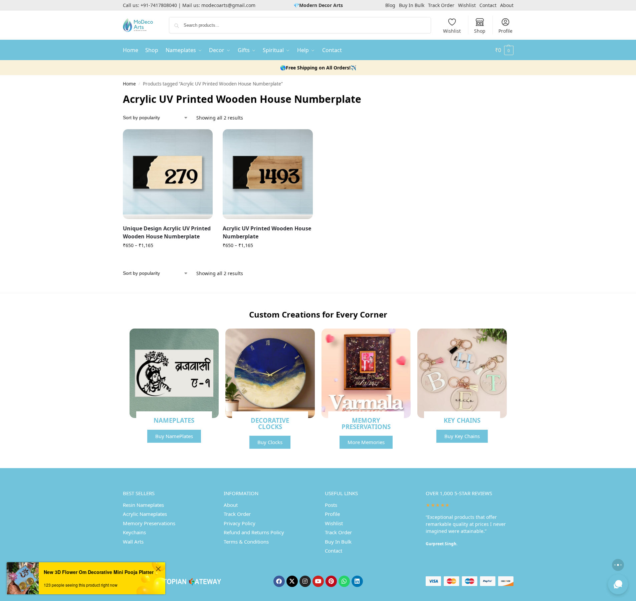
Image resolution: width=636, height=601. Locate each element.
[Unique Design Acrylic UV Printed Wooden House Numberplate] (168, 174)
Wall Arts (133, 541)
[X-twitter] (292, 581)
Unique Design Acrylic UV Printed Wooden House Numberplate (167, 232)
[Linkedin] (357, 581)
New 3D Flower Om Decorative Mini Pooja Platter (99, 572)
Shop (479, 31)
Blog (390, 5)
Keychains (134, 532)
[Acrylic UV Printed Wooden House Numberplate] (268, 174)
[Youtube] (318, 581)
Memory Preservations (149, 523)
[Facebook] (279, 581)
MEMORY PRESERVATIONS (366, 423)
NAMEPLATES (174, 420)
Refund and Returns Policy (254, 532)
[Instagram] (305, 581)
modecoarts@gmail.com (228, 5)
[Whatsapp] (344, 581)
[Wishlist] (203, 139)
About (506, 5)
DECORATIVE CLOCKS (270, 423)
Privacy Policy (239, 523)
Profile (505, 31)
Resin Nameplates (143, 505)
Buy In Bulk (411, 5)
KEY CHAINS (462, 420)
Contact (487, 5)
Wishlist (467, 5)
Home (129, 84)
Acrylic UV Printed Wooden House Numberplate (267, 232)
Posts (331, 505)
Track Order (441, 5)
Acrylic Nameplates (145, 514)
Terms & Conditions (246, 541)
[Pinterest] (331, 581)
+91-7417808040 (159, 5)
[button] (504, 50)
